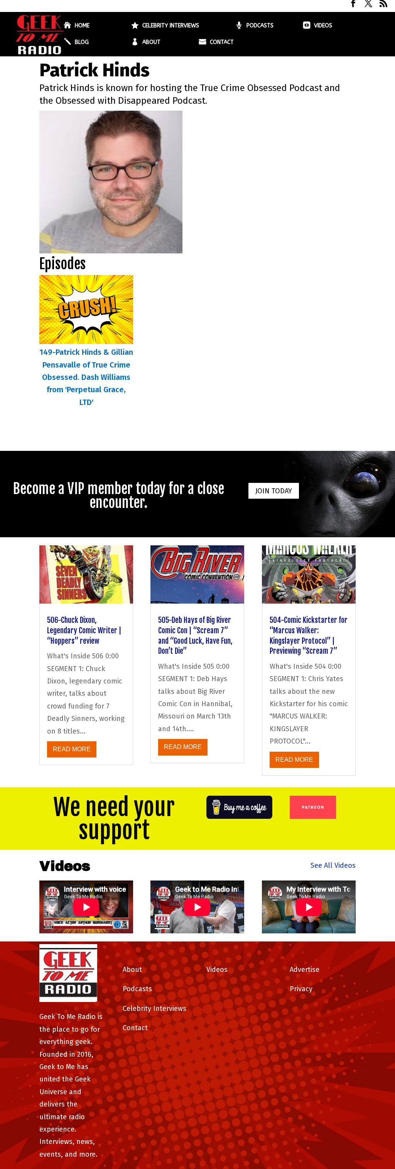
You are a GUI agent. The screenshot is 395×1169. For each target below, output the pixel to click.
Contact (222, 43)
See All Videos (333, 865)
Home (82, 26)
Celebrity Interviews (170, 26)
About (151, 43)
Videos (323, 26)
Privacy (301, 989)
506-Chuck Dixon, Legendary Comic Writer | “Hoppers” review (84, 630)
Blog (82, 43)
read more (72, 749)
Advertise (304, 969)
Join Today (273, 491)
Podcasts (259, 26)
